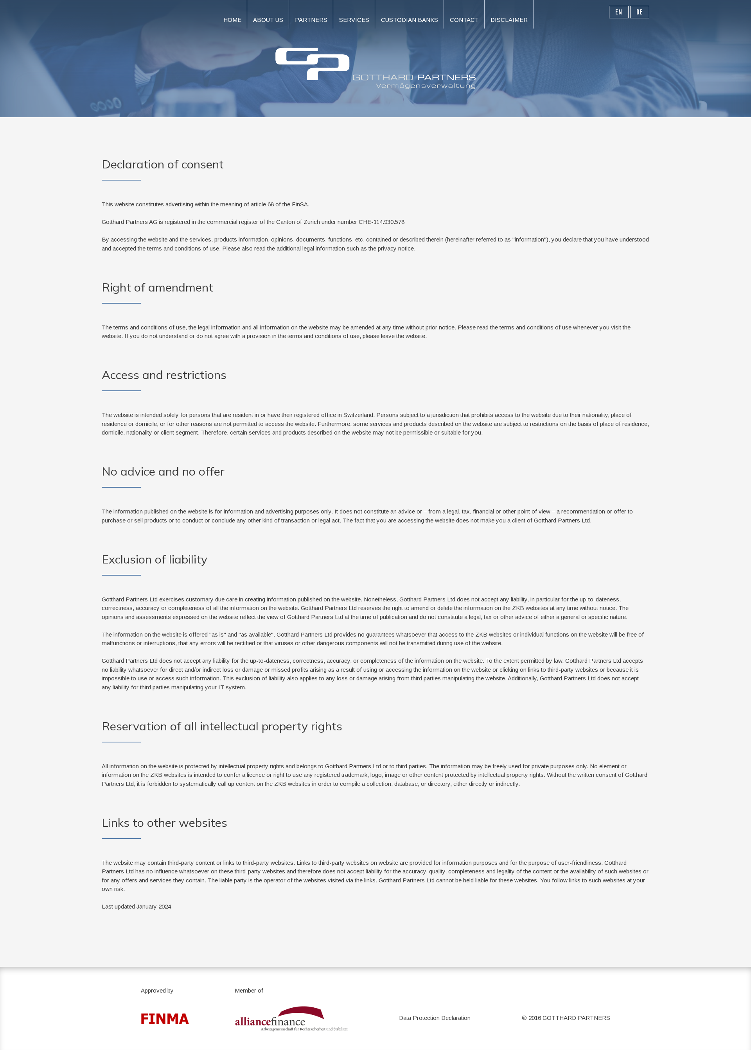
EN (618, 12)
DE (639, 12)
